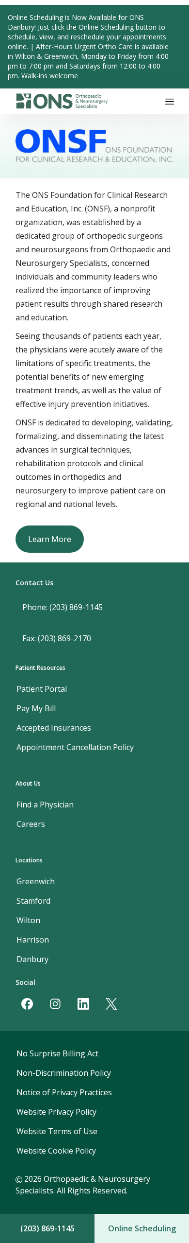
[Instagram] (55, 1003)
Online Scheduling (142, 1228)
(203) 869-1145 (47, 1228)
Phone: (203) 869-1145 (62, 607)
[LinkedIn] (83, 1003)
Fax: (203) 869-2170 (56, 638)
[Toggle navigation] (169, 101)
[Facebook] (27, 1003)
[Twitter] (111, 1003)
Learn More (49, 539)
